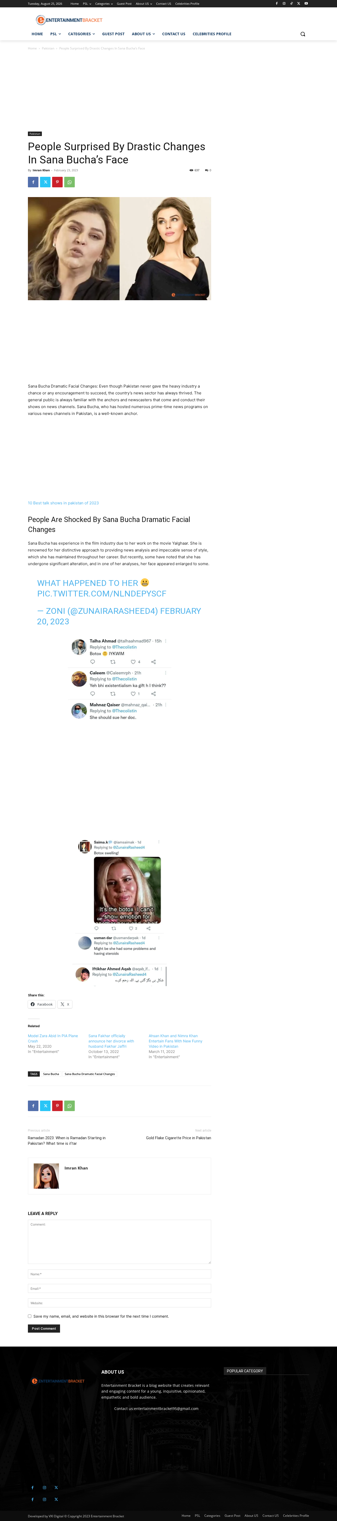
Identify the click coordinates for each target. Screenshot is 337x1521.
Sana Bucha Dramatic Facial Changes (90, 1074)
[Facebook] (277, 4)
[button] (302, 34)
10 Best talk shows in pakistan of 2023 (63, 502)
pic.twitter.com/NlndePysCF (101, 594)
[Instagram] (284, 4)
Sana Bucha (51, 1074)
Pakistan (48, 48)
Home (32, 48)
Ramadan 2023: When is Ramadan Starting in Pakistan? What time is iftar (67, 1141)
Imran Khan (41, 170)
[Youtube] (306, 4)
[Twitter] (299, 4)
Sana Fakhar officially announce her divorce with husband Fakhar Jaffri (111, 1040)
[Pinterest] (57, 182)
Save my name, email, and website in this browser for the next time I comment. (101, 1316)
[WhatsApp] (69, 182)
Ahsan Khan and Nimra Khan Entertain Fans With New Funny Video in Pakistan (175, 1040)
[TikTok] (292, 4)
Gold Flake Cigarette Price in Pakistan (178, 1138)
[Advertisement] (119, 92)
